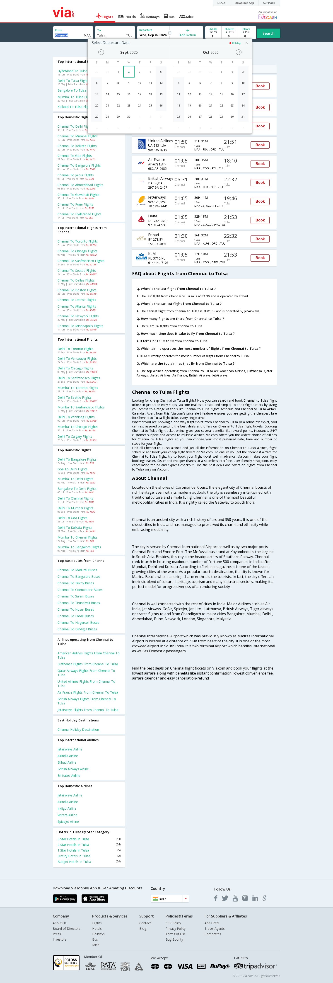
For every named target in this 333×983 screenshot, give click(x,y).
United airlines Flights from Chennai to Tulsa (86, 683)
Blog (142, 928)
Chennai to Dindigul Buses (77, 629)
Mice (95, 945)
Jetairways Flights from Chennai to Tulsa (88, 710)
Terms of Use (176, 934)
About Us (59, 923)
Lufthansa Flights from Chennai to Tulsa (88, 664)
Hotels (97, 928)
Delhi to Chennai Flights (75, 498)
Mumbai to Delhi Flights (75, 479)
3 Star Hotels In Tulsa (89, 839)
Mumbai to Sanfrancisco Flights (81, 407)
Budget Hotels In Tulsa (89, 861)
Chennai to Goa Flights (75, 155)
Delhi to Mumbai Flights (75, 508)
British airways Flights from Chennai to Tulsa (87, 701)
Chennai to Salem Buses (76, 596)
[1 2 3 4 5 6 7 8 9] (213, 36)
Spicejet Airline (68, 821)
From (58, 30)
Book (260, 86)
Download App (244, 3)
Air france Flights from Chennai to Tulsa (88, 692)
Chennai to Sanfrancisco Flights (81, 261)
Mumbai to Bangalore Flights (79, 547)
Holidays (98, 934)
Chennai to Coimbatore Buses (80, 589)
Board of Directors (66, 928)
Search (269, 33)
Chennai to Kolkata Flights (77, 146)
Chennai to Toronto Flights (78, 241)
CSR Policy (173, 923)
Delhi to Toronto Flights (76, 349)
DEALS (221, 3)
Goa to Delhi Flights (72, 469)
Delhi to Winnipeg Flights (76, 417)
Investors (59, 939)
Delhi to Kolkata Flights (75, 527)
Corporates (213, 934)
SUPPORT (269, 3)
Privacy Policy (176, 928)
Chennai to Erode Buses (76, 616)
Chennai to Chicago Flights (77, 251)
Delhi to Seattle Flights (75, 397)
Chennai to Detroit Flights (77, 300)
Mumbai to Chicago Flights (78, 427)
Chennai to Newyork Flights (78, 316)
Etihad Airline (67, 762)
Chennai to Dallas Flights (76, 280)
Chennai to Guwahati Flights (78, 194)
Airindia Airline (68, 756)
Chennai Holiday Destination (78, 729)
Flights (97, 923)
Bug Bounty (174, 939)
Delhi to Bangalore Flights (77, 459)
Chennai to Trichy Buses (76, 583)
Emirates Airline (69, 775)
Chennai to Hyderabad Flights (79, 214)
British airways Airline (73, 769)
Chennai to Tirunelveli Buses (79, 603)
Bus (95, 939)
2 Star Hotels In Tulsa (89, 844)
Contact (145, 923)
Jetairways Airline (70, 749)
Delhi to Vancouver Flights (77, 358)
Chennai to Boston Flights (77, 290)
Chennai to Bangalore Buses (79, 576)
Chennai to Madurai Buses (77, 570)
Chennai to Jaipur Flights (76, 175)
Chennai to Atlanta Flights (77, 306)
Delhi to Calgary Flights (75, 436)
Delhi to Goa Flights (72, 518)
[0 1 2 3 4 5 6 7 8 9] (229, 36)
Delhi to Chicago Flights (75, 368)
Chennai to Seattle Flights (77, 270)
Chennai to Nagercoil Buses (78, 622)
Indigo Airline (67, 808)
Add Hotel (212, 923)
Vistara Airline (67, 815)
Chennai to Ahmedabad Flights (80, 185)
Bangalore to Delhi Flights (77, 488)
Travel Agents (215, 928)
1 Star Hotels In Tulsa (89, 850)
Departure (145, 30)
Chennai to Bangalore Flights (79, 165)
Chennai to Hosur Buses (76, 609)
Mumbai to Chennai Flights (78, 537)
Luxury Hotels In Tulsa (89, 856)
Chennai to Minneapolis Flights (80, 326)
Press (57, 934)
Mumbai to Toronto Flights (78, 388)
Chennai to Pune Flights (75, 204)
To (99, 30)
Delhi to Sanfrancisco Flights (79, 378)
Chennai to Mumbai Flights (78, 136)
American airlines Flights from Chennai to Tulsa (89, 655)
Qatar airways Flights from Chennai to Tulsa (86, 672)
